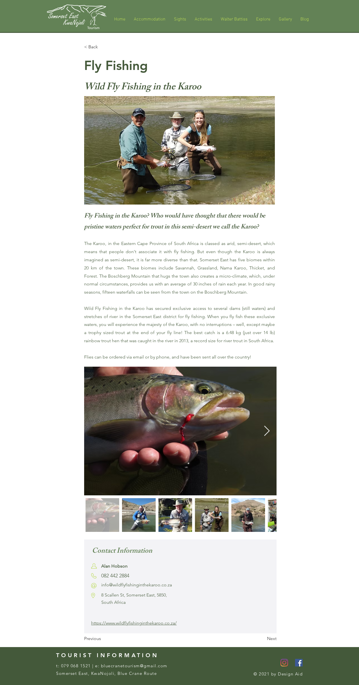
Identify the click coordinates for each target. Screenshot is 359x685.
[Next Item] (267, 431)
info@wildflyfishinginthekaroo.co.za (136, 585)
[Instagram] (284, 662)
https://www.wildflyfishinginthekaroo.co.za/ (134, 623)
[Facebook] (299, 662)
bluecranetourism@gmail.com (134, 665)
